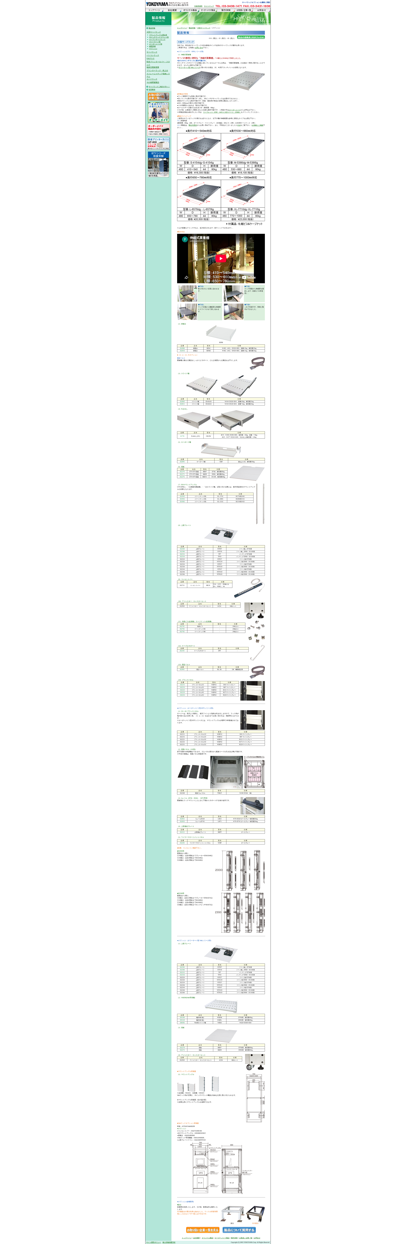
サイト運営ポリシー (153, 1242)
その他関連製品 (153, 82)
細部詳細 (152, 46)
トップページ (154, 10)
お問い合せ (199, 47)
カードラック (152, 79)
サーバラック (152, 52)
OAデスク (151, 58)
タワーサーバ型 (155, 42)
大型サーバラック (154, 32)
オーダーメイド (234, 110)
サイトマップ (209, 6)
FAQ (238, 125)
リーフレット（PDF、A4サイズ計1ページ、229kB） (222, 112)
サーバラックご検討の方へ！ (159, 87)
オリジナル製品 (190, 10)
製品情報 (152, 28)
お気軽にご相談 (257, 125)
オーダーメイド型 (155, 44)
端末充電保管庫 (153, 67)
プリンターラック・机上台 (157, 70)
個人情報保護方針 (169, 1242)
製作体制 (226, 10)
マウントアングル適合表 (158, 35)
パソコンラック (153, 55)
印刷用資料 (198, 6)
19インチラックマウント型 (159, 37)
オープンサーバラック (157, 39)
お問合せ (262, 10)
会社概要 (172, 10)
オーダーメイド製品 (208, 10)
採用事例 (152, 89)
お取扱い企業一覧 (244, 10)
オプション (153, 48)
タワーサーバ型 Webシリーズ (189, 67)
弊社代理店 (193, 125)
